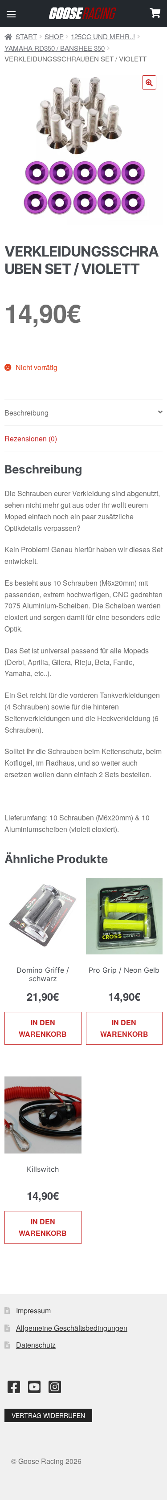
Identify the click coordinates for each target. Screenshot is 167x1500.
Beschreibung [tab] (26, 413)
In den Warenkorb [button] (43, 1028)
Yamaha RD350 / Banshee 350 (54, 48)
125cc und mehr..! (103, 36)
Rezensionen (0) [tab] (30, 438)
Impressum (33, 1310)
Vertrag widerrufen (48, 1415)
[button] (11, 14)
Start (26, 36)
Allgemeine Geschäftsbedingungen (71, 1328)
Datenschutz (36, 1345)
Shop (54, 36)
